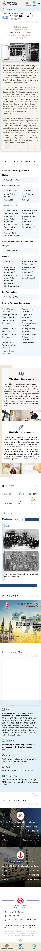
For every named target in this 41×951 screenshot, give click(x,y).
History (29, 32)
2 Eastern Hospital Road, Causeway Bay (22, 922)
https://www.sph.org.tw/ (31, 882)
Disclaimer (8, 930)
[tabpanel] (20, 554)
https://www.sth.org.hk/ (31, 842)
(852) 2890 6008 (13, 918)
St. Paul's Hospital (20, 27)
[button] (34, 3)
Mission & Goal (14, 32)
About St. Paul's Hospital (23, 13)
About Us (10, 13)
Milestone (12, 35)
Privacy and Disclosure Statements (26, 930)
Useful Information (21, 928)
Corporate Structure (20, 30)
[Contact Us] (28, 2)
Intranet (9, 928)
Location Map (27, 35)
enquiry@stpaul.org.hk (15, 914)
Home (4, 13)
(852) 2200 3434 (33, 833)
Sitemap (32, 928)
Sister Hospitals (20, 38)
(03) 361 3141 (34, 873)
